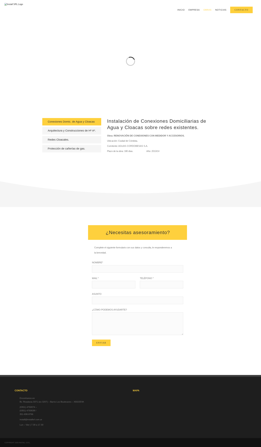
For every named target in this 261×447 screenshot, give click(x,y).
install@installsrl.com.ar (31, 419)
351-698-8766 (26, 414)
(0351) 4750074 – (28, 407)
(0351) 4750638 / (28, 410)
